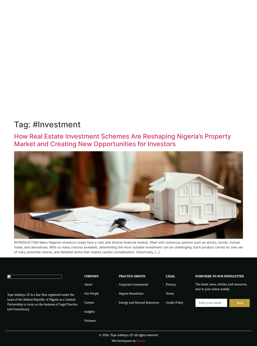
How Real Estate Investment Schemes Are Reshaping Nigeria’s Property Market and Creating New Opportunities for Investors (122, 140)
